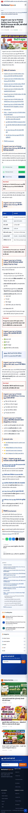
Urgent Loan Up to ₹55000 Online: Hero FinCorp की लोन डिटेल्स (14, 571)
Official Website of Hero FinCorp (14, 448)
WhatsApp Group (18, 532)
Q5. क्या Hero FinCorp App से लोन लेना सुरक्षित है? (14, 605)
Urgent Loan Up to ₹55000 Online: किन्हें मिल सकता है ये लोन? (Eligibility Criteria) (14, 588)
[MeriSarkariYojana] (7, 769)
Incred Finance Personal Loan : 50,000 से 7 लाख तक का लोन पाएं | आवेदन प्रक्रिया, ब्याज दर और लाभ (14, 252)
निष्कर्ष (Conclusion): (9, 141)
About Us (17, 772)
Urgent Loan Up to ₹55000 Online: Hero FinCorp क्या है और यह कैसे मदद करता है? (14, 567)
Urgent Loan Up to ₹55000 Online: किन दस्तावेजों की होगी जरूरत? (14, 577)
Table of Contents (7, 565)
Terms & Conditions (19, 808)
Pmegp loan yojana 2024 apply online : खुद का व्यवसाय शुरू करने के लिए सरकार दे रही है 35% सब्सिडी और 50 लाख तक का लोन (13, 323)
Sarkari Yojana (5, 796)
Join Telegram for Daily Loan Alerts (15, 453)
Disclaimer (17, 783)
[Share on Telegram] (10, 539)
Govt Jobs (4, 793)
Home (2, 10)
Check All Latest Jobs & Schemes (14, 451)
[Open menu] (25, 4)
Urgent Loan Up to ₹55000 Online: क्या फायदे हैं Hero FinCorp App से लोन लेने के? (13, 584)
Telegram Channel (6, 534)
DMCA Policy (18, 787)
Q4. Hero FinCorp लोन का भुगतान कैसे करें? (13, 603)
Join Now (22, 167)
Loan (3, 17)
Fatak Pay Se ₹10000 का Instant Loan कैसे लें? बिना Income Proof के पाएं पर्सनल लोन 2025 (14, 186)
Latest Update (5, 798)
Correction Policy (18, 779)
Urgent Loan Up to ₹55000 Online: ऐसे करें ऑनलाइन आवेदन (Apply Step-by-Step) (14, 574)
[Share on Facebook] (13, 539)
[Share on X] (16, 539)
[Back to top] (25, 810)
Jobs (3, 807)
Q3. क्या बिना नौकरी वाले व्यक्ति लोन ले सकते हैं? (13, 601)
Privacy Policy (18, 801)
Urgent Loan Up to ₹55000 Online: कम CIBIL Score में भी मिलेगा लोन (14, 581)
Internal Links (7, 110)
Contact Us (17, 776)
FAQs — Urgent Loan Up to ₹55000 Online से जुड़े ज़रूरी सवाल (13, 593)
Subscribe (22, 764)
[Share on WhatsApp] (7, 539)
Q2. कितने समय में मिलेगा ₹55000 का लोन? (15, 122)
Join (23, 661)
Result (3, 801)
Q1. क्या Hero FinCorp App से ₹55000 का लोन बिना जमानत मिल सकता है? (14, 596)
